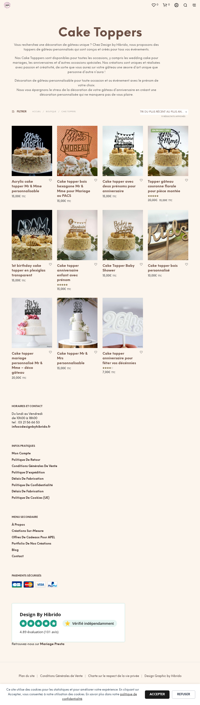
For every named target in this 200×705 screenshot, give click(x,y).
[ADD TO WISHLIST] (50, 180)
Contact (18, 556)
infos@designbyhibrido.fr (31, 426)
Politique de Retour (26, 460)
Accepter (157, 694)
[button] (154, 5)
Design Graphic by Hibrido (163, 676)
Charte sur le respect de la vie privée (113, 676)
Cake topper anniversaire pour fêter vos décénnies (119, 358)
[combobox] (164, 112)
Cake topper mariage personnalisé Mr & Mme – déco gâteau (27, 363)
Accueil (36, 112)
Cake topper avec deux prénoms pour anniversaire (119, 186)
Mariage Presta (52, 644)
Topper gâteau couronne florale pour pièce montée (164, 186)
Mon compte (21, 453)
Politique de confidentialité (32, 485)
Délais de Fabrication (28, 478)
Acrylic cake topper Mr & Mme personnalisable (27, 186)
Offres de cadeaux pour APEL (33, 537)
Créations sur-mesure (28, 531)
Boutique (51, 112)
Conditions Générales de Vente (34, 466)
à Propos (18, 524)
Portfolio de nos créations (31, 543)
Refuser (183, 694)
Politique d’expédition (28, 472)
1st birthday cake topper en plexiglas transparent (28, 270)
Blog (15, 550)
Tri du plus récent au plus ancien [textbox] (164, 112)
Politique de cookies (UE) (30, 498)
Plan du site (27, 676)
